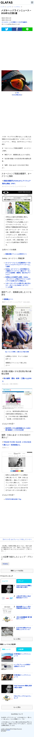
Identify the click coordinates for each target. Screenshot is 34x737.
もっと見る (17, 639)
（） (15, 22)
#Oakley (5, 564)
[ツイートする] (6, 29)
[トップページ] (6, 3)
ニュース (5, 581)
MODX (8, 730)
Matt (18, 92)
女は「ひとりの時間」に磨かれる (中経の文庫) (17, 351)
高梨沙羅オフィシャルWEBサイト (16, 254)
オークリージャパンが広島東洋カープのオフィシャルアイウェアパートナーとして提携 (18, 264)
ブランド (20, 581)
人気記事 (20, 649)
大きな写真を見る (17, 94)
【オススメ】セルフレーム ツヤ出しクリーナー (17, 539)
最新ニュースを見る (17, 570)
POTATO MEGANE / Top (13, 499)
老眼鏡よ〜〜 (8, 299)
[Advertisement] (17, 51)
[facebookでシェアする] (17, 29)
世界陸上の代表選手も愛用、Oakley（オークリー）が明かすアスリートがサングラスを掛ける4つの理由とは (18, 279)
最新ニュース (6, 649)
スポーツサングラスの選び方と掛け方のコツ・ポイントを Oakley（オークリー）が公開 (18, 285)
